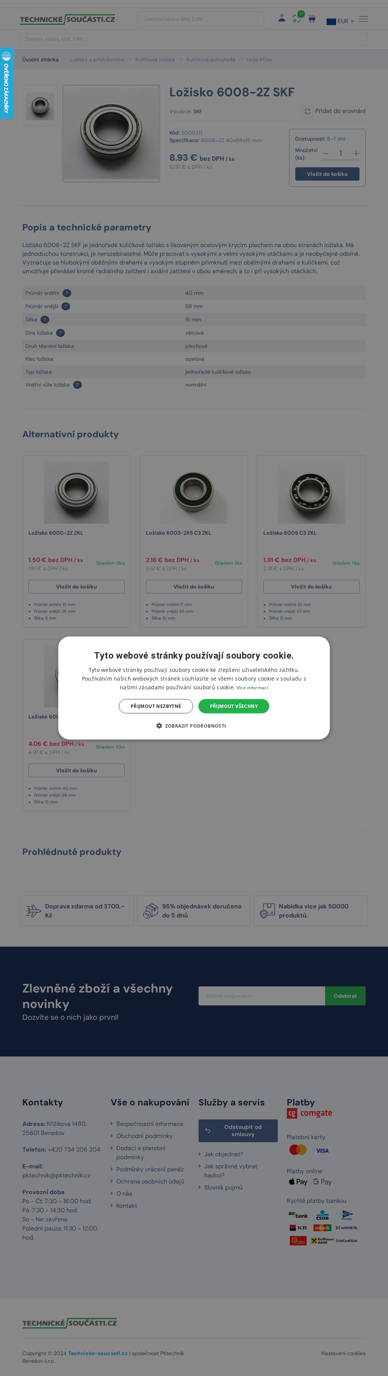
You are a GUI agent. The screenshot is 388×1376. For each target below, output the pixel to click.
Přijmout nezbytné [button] (156, 706)
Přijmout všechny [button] (234, 706)
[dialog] (194, 688)
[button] (194, 725)
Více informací (252, 687)
